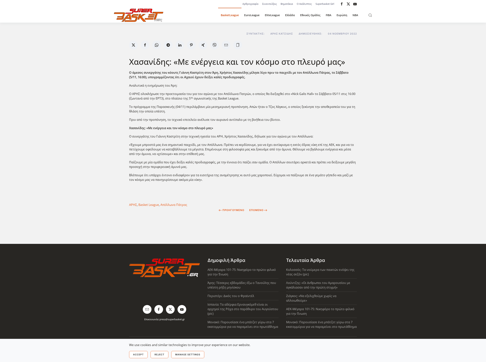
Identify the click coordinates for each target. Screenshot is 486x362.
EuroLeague (252, 15)
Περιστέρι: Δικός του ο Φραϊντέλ (230, 296)
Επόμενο (256, 210)
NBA (355, 15)
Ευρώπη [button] (342, 15)
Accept (138, 354)
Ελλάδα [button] (290, 15)
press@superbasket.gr (172, 319)
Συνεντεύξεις (269, 4)
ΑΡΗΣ (133, 205)
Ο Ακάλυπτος (304, 4)
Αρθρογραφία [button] (250, 4)
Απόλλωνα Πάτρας (173, 205)
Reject (159, 354)
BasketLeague (230, 15)
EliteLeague (272, 15)
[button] (370, 15)
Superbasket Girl (325, 4)
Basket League (148, 205)
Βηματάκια (287, 4)
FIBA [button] (328, 15)
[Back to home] (138, 15)
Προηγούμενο (233, 210)
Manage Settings (187, 354)
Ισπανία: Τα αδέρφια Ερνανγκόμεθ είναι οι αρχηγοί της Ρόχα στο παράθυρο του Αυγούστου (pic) (242, 309)
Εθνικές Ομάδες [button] (310, 15)
